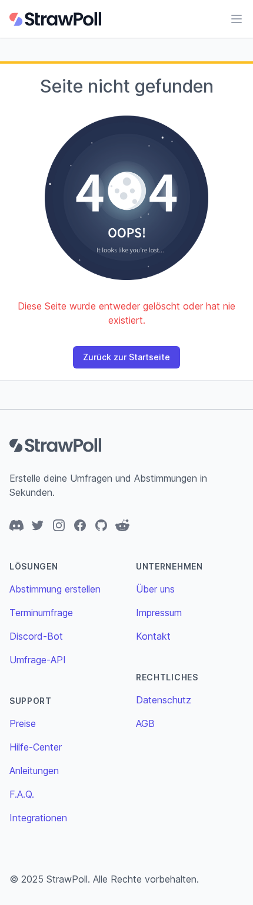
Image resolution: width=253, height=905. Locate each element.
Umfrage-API (37, 660)
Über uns (155, 589)
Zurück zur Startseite (126, 357)
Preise (22, 723)
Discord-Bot (36, 636)
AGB (145, 723)
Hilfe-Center (35, 747)
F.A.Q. (21, 794)
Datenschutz (163, 700)
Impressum (159, 612)
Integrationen (38, 818)
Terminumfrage (41, 612)
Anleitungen (34, 770)
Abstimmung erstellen (55, 589)
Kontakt (153, 636)
